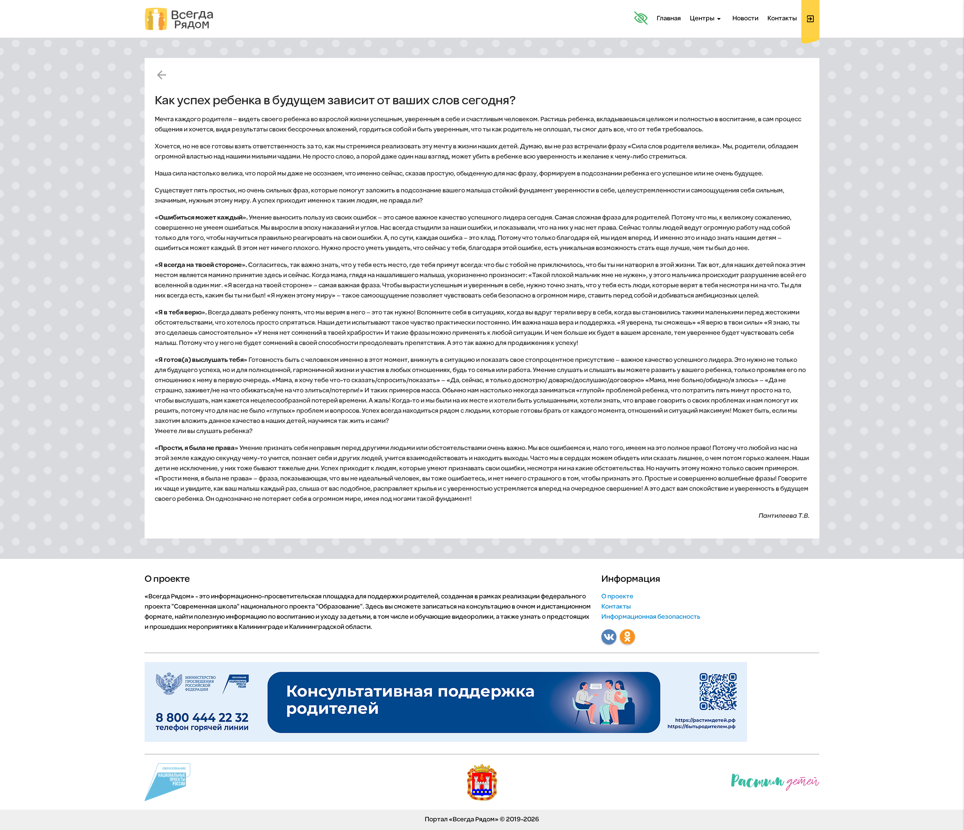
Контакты (782, 18)
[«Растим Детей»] (775, 784)
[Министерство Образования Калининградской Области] (482, 784)
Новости (745, 18)
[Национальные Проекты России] (167, 784)
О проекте (617, 597)
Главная (669, 18)
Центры (706, 18)
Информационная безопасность (650, 617)
